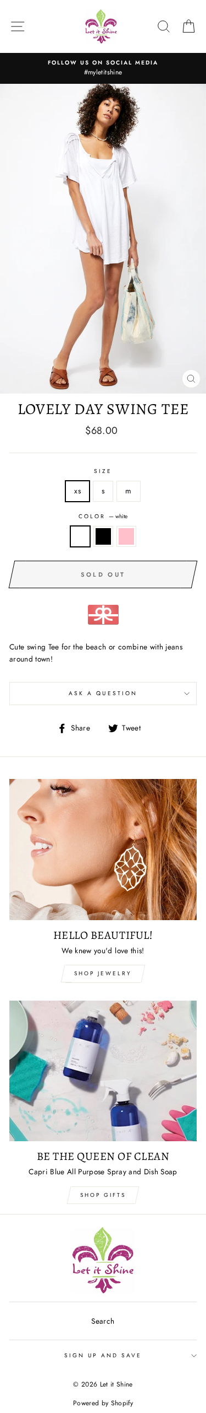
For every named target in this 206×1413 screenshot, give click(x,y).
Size (103, 471)
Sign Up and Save (103, 1355)
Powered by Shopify (103, 1403)
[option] (103, 68)
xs (77, 490)
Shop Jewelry (103, 973)
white (80, 536)
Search (102, 1320)
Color (103, 516)
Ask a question (103, 693)
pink (126, 536)
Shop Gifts (103, 1195)
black (103, 536)
